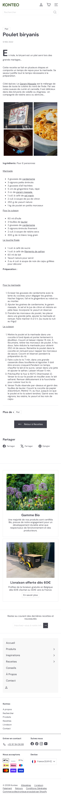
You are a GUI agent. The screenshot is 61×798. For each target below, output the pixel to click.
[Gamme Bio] (30, 492)
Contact (7, 728)
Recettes (7, 721)
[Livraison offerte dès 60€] (30, 560)
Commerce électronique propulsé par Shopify (25, 791)
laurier (24, 221)
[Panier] (48, 4)
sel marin (29, 195)
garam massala (24, 192)
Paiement (7, 788)
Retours (19, 788)
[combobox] (30, 12)
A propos (7, 709)
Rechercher (8, 713)
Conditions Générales (36, 788)
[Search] (55, 12)
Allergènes (26, 785)
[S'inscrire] (45, 625)
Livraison (7, 724)
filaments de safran (34, 251)
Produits (7, 717)
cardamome (28, 178)
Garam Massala (28, 83)
